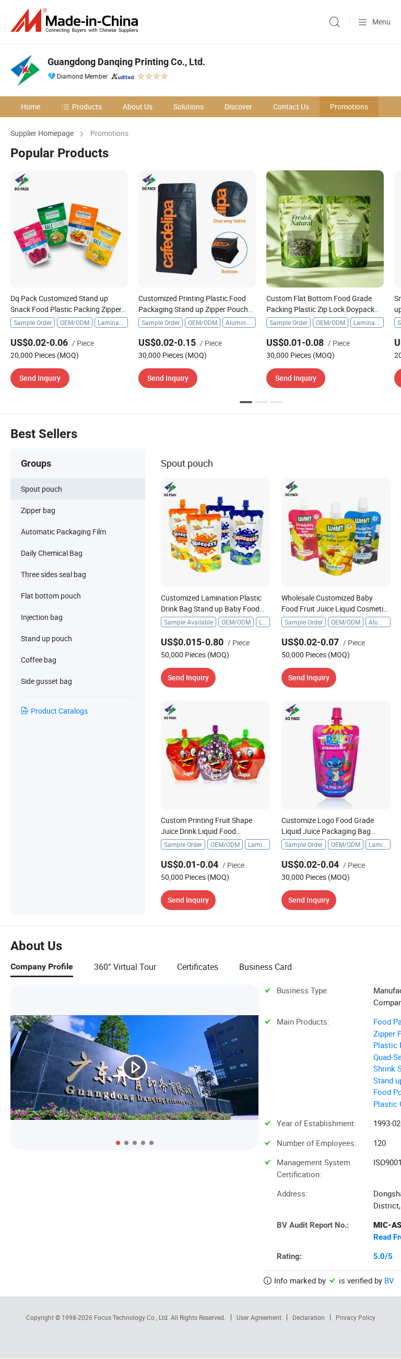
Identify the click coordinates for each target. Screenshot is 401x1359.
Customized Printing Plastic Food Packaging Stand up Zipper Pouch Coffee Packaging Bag (193, 309)
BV (389, 1280)
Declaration (308, 1317)
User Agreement (259, 1317)
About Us (137, 106)
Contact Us (291, 106)
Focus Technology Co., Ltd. (132, 1317)
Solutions (188, 106)
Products (87, 106)
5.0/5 (383, 1256)
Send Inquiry (40, 378)
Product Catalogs (59, 711)
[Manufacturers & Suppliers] (76, 20)
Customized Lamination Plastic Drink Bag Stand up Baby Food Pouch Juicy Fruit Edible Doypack (214, 609)
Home (30, 106)
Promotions (349, 106)
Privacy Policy (355, 1317)
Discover (238, 106)
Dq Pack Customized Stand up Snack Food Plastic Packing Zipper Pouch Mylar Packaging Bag (66, 309)
